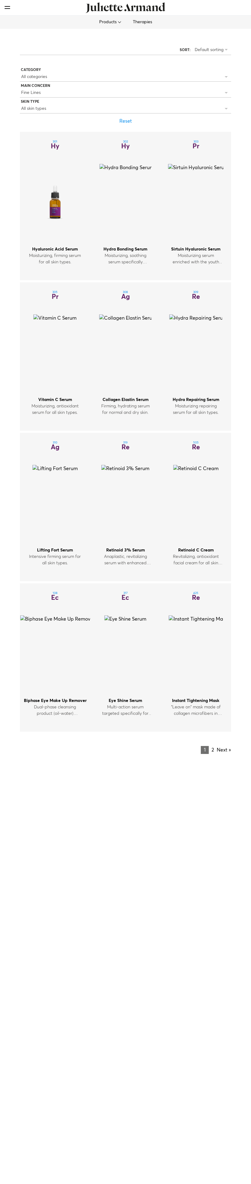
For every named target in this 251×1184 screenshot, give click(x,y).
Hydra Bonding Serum (125, 249)
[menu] (7, 7)
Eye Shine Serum (125, 701)
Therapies (142, 22)
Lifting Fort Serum (55, 550)
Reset (125, 121)
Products (108, 22)
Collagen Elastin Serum (125, 400)
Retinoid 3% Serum (125, 550)
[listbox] (125, 77)
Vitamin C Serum (55, 400)
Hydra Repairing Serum (196, 400)
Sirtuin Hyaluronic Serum (195, 249)
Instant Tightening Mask (195, 701)
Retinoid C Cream (196, 550)
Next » (224, 750)
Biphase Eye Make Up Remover (55, 701)
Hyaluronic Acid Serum (55, 249)
